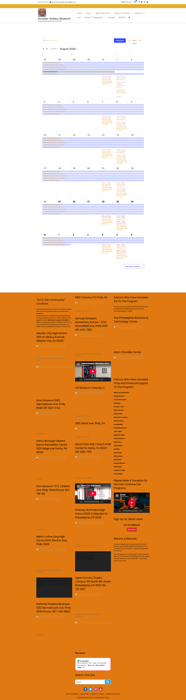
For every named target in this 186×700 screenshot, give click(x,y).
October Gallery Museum (54, 18)
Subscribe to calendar (132, 266)
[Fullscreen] (108, 380)
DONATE (122, 17)
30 (88, 59)
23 (132, 168)
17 (45, 168)
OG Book (101, 694)
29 (74, 59)
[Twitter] (142, 1)
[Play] (78, 380)
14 (103, 134)
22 (117, 168)
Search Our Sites (122, 13)
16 (132, 134)
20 (88, 168)
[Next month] (47, 49)
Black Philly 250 (102, 13)
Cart (79, 17)
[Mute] (105, 380)
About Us (139, 13)
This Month (54, 48)
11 (59, 134)
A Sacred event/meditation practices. (120, 85)
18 (59, 168)
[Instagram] (144, 1)
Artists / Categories (93, 17)
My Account (127, 2)
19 (74, 168)
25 (59, 201)
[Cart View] (134, 2)
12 (74, 134)
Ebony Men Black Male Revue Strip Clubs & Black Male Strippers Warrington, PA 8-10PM (107, 81)
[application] (54, 587)
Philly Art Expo (84, 694)
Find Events (120, 40)
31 (103, 59)
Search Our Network (72, 694)
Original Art (93, 694)
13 (88, 134)
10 (45, 134)
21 (103, 168)
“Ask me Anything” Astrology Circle (121, 78)
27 (45, 59)
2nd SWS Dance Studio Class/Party (121, 91)
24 (45, 201)
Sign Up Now (132, 529)
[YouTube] (101, 689)
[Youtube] (147, 1)
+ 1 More (118, 96)
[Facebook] (139, 1)
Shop (88, 13)
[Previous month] (43, 49)
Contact (111, 17)
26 (74, 201)
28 (59, 59)
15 (117, 134)
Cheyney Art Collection (113, 694)
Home (79, 13)
